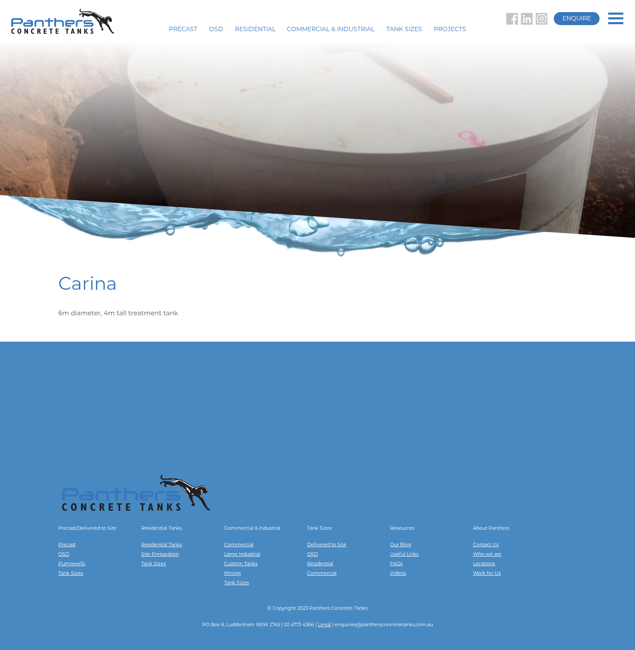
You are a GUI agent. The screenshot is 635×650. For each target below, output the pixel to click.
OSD (216, 29)
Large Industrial (242, 554)
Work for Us (487, 573)
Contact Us (485, 545)
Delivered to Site (326, 545)
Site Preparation (160, 554)
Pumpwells (71, 564)
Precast (183, 29)
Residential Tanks (161, 545)
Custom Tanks (240, 564)
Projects (450, 29)
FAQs (396, 564)
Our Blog (400, 545)
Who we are (487, 554)
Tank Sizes (404, 29)
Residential (255, 29)
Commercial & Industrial (331, 29)
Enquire (576, 19)
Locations (484, 564)
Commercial (239, 545)
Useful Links (404, 554)
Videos (398, 573)
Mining (232, 573)
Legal (324, 625)
